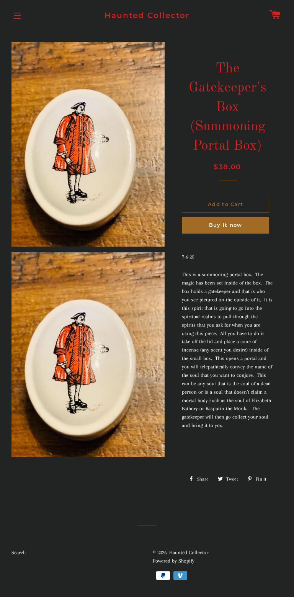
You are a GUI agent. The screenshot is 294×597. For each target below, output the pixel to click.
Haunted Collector (147, 15)
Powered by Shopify (173, 561)
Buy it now (225, 225)
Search (18, 552)
